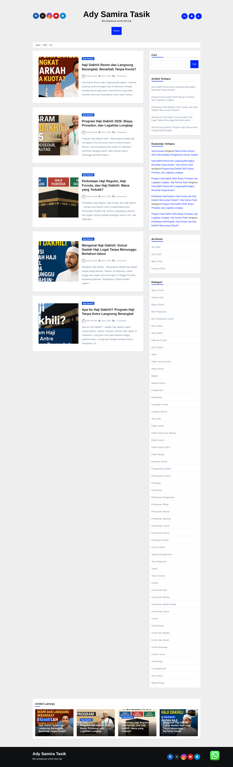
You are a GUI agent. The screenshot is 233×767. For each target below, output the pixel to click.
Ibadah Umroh (158, 383)
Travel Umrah (158, 576)
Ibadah (154, 376)
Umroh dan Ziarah (160, 640)
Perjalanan (156, 490)
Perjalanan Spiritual (161, 519)
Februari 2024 (158, 268)
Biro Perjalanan (159, 312)
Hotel (154, 354)
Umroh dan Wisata (160, 633)
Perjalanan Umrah (160, 526)
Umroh (154, 619)
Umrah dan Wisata (160, 597)
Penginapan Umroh (161, 476)
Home (117, 31)
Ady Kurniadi (91, 76)
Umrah (154, 583)
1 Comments (120, 76)
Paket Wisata (157, 454)
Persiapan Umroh (160, 540)
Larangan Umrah (159, 404)
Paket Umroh (157, 440)
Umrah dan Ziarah (160, 611)
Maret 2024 (156, 261)
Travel (154, 569)
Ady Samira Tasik (116, 14)
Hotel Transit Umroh (161, 362)
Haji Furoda (157, 347)
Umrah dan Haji (159, 590)
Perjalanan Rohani (160, 511)
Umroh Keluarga (159, 647)
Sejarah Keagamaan (161, 554)
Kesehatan (156, 397)
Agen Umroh (157, 290)
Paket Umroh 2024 (160, 447)
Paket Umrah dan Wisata (163, 433)
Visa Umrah (157, 676)
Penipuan (156, 483)
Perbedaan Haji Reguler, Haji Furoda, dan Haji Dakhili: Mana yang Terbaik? (105, 185)
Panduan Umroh (159, 461)
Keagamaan (157, 390)
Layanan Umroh (159, 412)
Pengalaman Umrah (161, 469)
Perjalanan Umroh (160, 533)
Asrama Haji (157, 297)
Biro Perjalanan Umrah (162, 319)
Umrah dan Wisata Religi (163, 604)
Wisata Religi (158, 683)
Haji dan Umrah (159, 340)
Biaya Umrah (157, 304)
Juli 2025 (155, 247)
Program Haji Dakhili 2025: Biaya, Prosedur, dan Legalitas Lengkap (95, 728)
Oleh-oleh (156, 419)
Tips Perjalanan (159, 561)
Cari (154, 54)
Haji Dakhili (88, 59)
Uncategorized (158, 668)
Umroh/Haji (157, 661)
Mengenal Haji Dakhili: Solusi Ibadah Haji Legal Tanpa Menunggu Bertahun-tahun (109, 249)
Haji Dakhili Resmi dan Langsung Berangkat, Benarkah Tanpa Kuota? (52, 728)
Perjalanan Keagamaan (163, 497)
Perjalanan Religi (160, 504)
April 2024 (156, 254)
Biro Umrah (157, 326)
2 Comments (120, 132)
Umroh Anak (157, 626)
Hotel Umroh (157, 369)
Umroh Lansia (158, 654)
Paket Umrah (157, 426)
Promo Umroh (158, 547)
